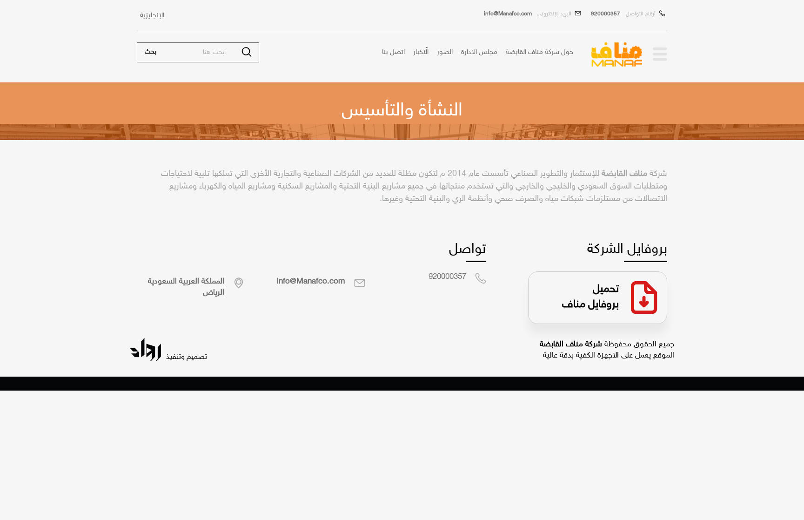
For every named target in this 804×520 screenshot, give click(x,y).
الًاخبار (421, 52)
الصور (445, 52)
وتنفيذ (174, 357)
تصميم (196, 357)
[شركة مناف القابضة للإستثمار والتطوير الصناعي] (659, 54)
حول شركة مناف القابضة (539, 52)
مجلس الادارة (479, 52)
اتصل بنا (393, 52)
